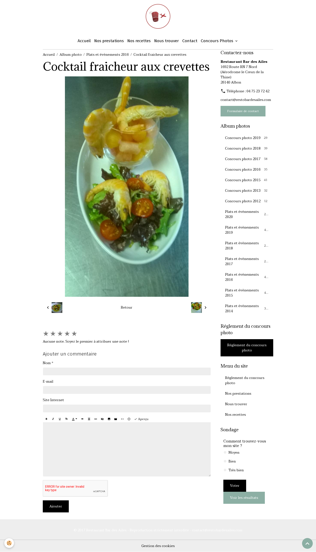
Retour (126, 308)
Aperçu (142, 419)
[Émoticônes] (129, 419)
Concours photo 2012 (246, 201)
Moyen (234, 452)
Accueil (84, 40)
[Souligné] (59, 419)
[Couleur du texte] (74, 419)
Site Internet (53, 400)
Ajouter (55, 506)
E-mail (48, 381)
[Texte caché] (102, 419)
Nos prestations (109, 40)
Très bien (236, 470)
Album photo (71, 55)
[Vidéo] (115, 419)
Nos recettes (139, 40)
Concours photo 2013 (246, 191)
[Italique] (53, 419)
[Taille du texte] (66, 419)
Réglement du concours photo (247, 347)
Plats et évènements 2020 (246, 214)
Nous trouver (166, 40)
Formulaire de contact (243, 111)
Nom (47, 363)
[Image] (109, 419)
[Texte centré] (89, 419)
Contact (189, 40)
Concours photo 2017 (246, 159)
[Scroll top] (307, 543)
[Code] (122, 419)
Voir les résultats (244, 498)
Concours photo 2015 (246, 180)
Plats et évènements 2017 (246, 261)
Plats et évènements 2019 (246, 230)
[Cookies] (9, 543)
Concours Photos (217, 40)
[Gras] (46, 419)
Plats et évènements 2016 (107, 55)
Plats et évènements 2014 (246, 308)
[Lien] (95, 419)
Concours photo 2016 (246, 170)
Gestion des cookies (158, 546)
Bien (232, 461)
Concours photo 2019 (246, 138)
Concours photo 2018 (246, 148)
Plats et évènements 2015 (246, 292)
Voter (234, 486)
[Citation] (82, 419)
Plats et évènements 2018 (246, 245)
